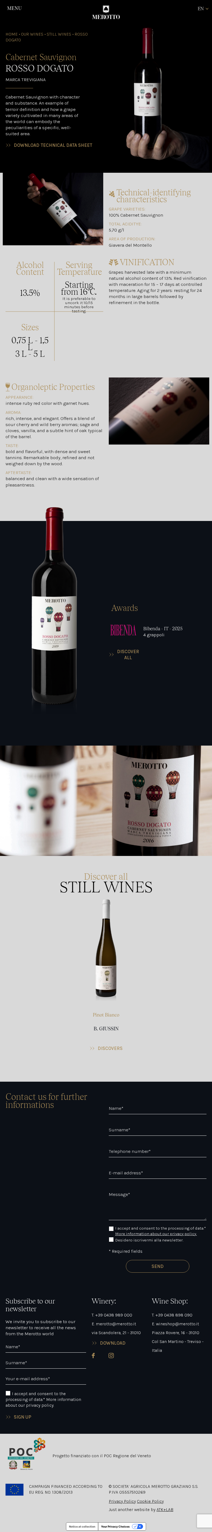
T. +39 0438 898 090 (172, 1315)
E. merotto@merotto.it (114, 1323)
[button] (106, 975)
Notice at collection (82, 1526)
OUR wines (32, 34)
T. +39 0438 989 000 (112, 1315)
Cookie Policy (150, 1501)
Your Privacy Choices (115, 1526)
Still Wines (59, 34)
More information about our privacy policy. (156, 1233)
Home (12, 34)
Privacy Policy (122, 1501)
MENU (14, 8)
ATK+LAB (165, 1509)
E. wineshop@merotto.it (175, 1323)
